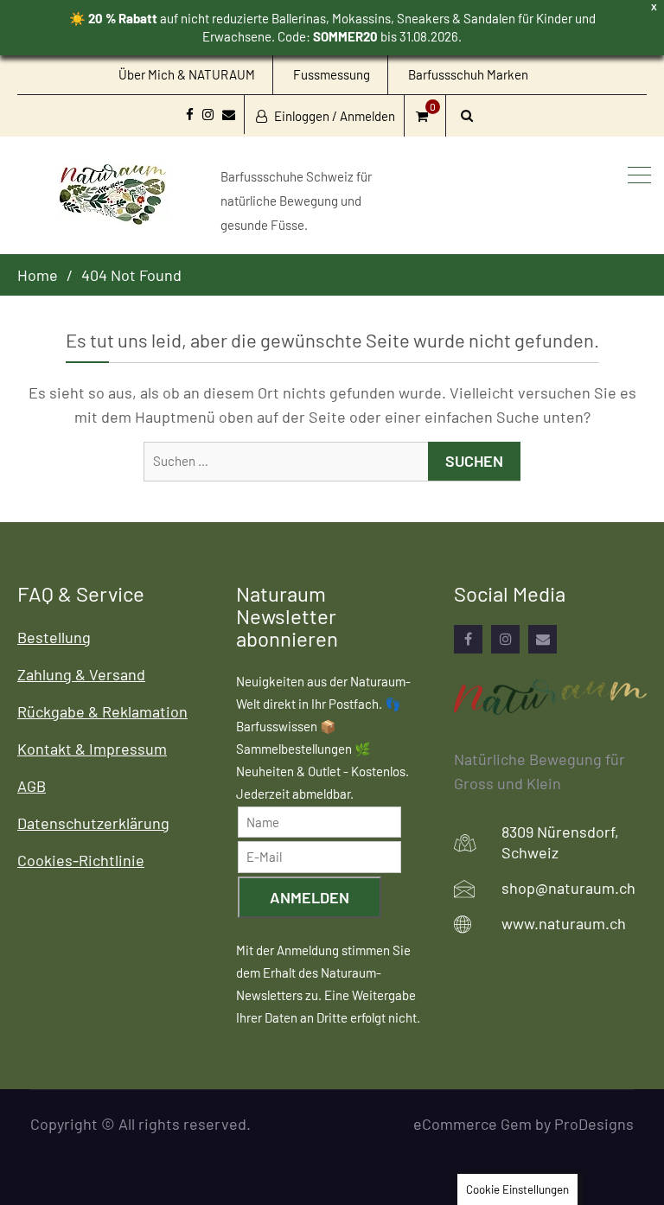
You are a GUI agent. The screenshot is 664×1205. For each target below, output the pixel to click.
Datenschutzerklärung (93, 822)
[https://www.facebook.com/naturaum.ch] (468, 639)
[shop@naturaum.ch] (542, 639)
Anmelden (309, 897)
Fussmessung (331, 74)
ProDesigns (594, 1123)
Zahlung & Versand (81, 674)
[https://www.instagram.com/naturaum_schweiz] (505, 639)
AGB (31, 785)
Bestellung (54, 637)
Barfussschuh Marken (468, 74)
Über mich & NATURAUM (186, 74)
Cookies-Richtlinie (80, 860)
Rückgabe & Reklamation (102, 711)
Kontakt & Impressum (92, 748)
